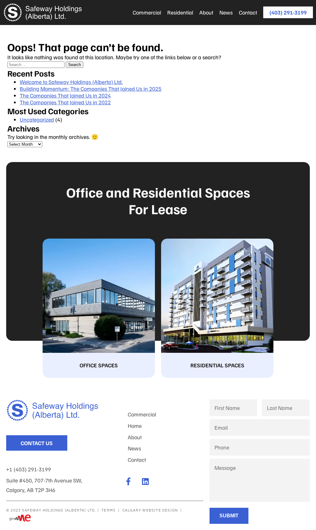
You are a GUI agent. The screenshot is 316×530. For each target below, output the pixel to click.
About (206, 12)
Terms (108, 510)
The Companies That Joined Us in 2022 (65, 102)
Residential (180, 12)
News (226, 12)
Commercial (147, 12)
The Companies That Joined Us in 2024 (65, 95)
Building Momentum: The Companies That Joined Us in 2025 (90, 88)
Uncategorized (37, 119)
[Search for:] (36, 64)
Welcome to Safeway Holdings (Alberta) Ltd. (71, 81)
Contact (248, 12)
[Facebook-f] (128, 481)
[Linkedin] (145, 481)
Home (135, 425)
